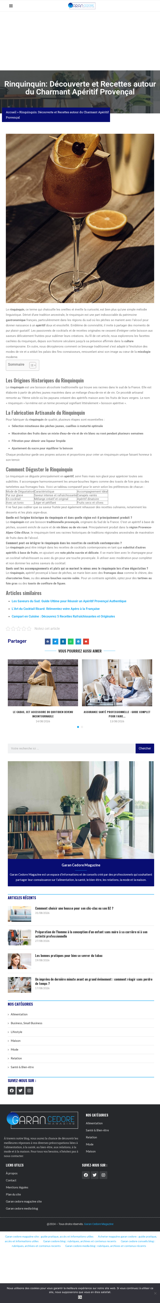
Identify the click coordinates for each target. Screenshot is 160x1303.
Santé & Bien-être (22, 1067)
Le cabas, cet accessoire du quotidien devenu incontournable (43, 714)
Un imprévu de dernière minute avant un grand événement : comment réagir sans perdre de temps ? (93, 981)
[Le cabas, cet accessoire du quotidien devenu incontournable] (43, 682)
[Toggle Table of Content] (30, 365)
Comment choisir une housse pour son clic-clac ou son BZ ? (74, 908)
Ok (80, 1297)
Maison (15, 1040)
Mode (14, 1049)
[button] (48, 641)
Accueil (11, 112)
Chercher (145, 748)
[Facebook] (12, 1091)
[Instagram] (29, 1091)
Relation (16, 1058)
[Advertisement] (80, 41)
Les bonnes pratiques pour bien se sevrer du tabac (68, 955)
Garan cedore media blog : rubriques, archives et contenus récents (105, 1245)
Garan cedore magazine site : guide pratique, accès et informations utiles (49, 1236)
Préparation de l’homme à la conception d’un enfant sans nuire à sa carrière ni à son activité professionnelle (91, 934)
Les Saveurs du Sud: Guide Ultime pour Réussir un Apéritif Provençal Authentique (69, 601)
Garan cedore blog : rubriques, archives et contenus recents (79, 1241)
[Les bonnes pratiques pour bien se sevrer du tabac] (19, 961)
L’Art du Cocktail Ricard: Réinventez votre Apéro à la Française (56, 609)
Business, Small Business (26, 1023)
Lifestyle (16, 1032)
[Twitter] (20, 1091)
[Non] (155, 1293)
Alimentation (19, 1014)
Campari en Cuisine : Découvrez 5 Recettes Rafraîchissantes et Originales (63, 616)
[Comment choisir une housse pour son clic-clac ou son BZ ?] (19, 914)
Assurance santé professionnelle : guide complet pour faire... (117, 714)
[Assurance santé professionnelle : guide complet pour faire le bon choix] (117, 682)
